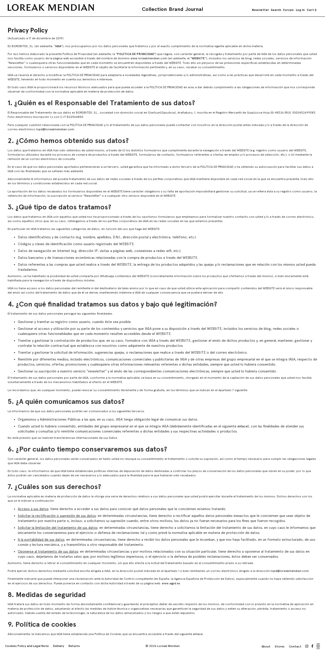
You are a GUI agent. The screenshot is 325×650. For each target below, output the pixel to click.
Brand (176, 9)
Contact (295, 646)
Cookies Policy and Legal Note (27, 646)
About (266, 646)
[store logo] (51, 7)
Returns (74, 646)
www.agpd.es (171, 583)
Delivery (58, 646)
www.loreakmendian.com (149, 58)
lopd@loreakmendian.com (55, 129)
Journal (194, 9)
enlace (242, 426)
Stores (280, 646)
